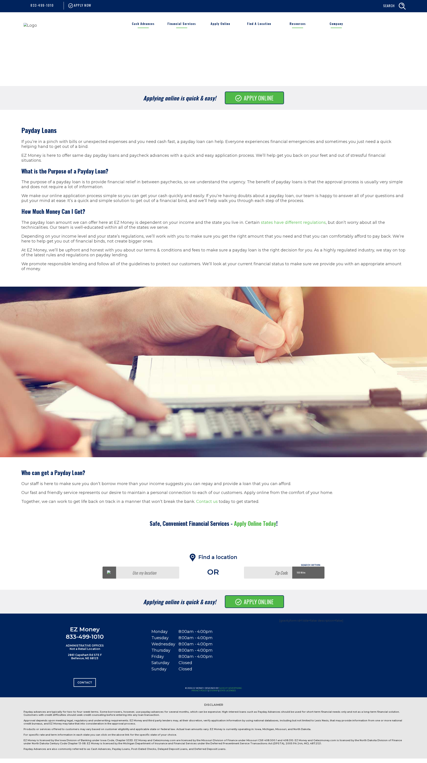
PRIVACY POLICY (199, 690)
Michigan (268, 729)
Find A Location (259, 23)
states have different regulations (293, 222)
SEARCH (389, 5)
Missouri (280, 729)
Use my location (144, 572)
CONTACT (84, 682)
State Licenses (228, 690)
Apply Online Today (255, 523)
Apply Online (220, 23)
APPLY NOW (82, 5)
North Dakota (301, 729)
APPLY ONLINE (259, 98)
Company (336, 23)
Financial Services (181, 23)
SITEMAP (213, 690)
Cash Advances (143, 23)
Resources (298, 23)
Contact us (207, 501)
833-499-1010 (42, 5)
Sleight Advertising (230, 688)
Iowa (258, 729)
